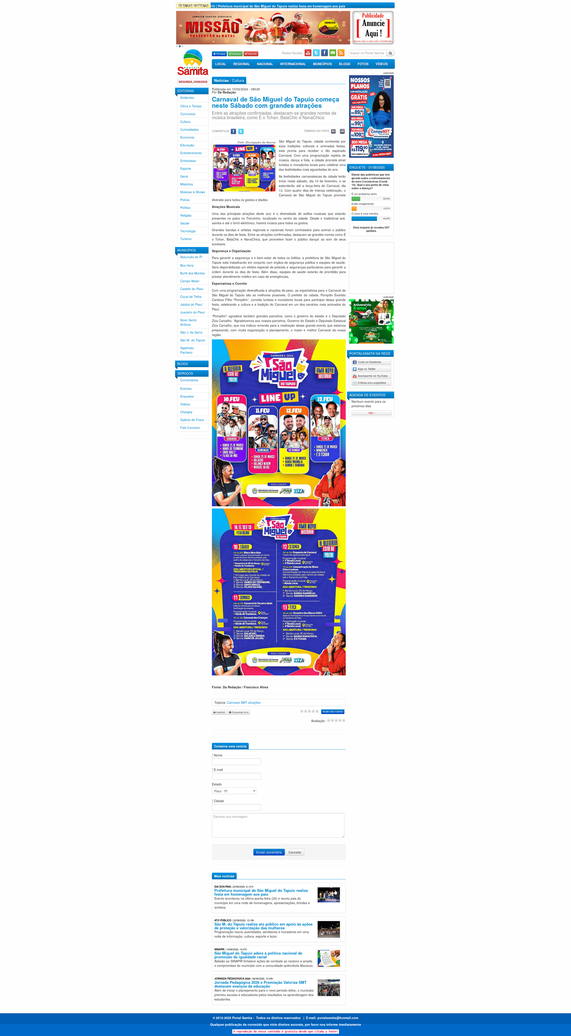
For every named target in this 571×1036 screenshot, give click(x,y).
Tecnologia (188, 231)
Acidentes (187, 97)
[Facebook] (234, 131)
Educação (187, 145)
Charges (186, 412)
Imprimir (220, 712)
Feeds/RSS (341, 53)
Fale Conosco (190, 427)
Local (220, 64)
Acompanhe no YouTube (373, 376)
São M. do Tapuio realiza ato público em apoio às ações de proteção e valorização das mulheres (263, 925)
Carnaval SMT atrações (244, 702)
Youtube (308, 53)
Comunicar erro (239, 712)
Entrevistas (188, 160)
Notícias (221, 80)
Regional (241, 64)
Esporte (185, 168)
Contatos (333, 53)
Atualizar (236, 53)
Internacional (293, 64)
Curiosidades (189, 129)
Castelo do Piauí (191, 289)
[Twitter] (241, 131)
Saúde (184, 223)
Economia (187, 137)
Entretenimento (191, 153)
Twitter (317, 53)
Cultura (185, 121)
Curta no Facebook (369, 362)
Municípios (322, 64)
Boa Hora (187, 265)
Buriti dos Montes (192, 273)
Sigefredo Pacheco (187, 350)
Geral (184, 176)
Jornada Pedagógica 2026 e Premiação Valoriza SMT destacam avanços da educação (260, 984)
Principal (220, 53)
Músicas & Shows (192, 192)
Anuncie (252, 53)
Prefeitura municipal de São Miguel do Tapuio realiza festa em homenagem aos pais (261, 892)
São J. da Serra (191, 332)
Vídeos (185, 404)
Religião (186, 215)
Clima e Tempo (191, 106)
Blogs (344, 64)
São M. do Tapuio (192, 340)
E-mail (217, 769)
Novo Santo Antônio (188, 322)
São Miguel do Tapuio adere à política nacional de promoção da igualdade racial (258, 954)
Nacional (265, 64)
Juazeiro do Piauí (192, 312)
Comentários (189, 380)
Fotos (363, 64)
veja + (371, 412)
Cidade (218, 801)
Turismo (186, 239)
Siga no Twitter (367, 369)
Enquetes (187, 396)
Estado (217, 784)
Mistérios (186, 184)
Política (185, 207)
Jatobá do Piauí (191, 304)
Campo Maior (189, 281)
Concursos (187, 114)
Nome (217, 755)
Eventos (186, 388)
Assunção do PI (191, 257)
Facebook (325, 53)
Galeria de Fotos (192, 419)
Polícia (185, 199)
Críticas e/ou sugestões (372, 382)
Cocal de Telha (190, 296)
